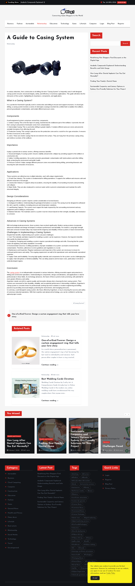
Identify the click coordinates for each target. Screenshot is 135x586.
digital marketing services (81, 521)
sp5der (75, 568)
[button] (125, 414)
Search (96, 35)
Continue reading (49, 365)
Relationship (42, 24)
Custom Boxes (77, 504)
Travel (10, 543)
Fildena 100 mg (77, 534)
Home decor (12, 517)
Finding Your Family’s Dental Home (103, 81)
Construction (76, 427)
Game (74, 24)
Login (102, 24)
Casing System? (79, 303)
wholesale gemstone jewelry (81, 575)
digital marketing (90, 517)
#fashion (75, 477)
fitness (89, 538)
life (74, 548)
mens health (76, 554)
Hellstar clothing (90, 544)
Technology (65, 24)
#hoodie (85, 477)
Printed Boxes (77, 561)
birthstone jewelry (78, 491)
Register (121, 24)
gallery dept (76, 541)
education (76, 528)
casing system (15, 272)
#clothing (75, 474)
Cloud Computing (14, 482)
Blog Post (110, 24)
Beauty (87, 487)
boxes (90, 491)
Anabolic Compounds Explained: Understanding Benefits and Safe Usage (50, 483)
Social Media (12, 534)
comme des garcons (79, 501)
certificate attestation (80, 497)
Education (53, 24)
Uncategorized (13, 548)
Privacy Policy (110, 488)
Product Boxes (91, 561)
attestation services (87, 484)
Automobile (30, 24)
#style (74, 484)
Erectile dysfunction (79, 531)
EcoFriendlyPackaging (80, 524)
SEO (86, 565)
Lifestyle (83, 24)
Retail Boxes (77, 565)
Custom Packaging (78, 514)
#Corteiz (86, 474)
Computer (93, 24)
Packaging (88, 554)
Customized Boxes (78, 511)
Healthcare (76, 544)
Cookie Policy (110, 573)
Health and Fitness (14, 436)
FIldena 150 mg (77, 538)
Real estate (12, 526)
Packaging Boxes (78, 558)
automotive (76, 487)
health (87, 541)
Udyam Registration (79, 571)
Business (10, 24)
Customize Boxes (78, 507)
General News (13, 508)
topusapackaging (87, 568)
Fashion (20, 24)
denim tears (76, 517)
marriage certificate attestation (83, 551)
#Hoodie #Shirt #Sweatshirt (81, 481)
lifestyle (81, 548)
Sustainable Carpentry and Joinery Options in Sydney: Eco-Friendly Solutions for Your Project (50, 504)
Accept (95, 578)
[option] (19, 436)
